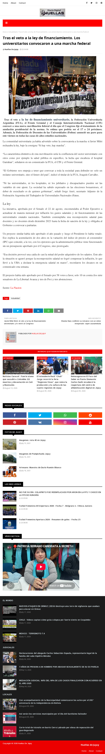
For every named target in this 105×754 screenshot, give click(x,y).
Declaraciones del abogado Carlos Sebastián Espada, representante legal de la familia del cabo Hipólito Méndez (58, 654)
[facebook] (86, 3)
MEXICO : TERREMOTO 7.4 (32, 633)
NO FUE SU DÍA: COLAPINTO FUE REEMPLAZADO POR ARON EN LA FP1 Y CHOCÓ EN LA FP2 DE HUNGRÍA (60, 493)
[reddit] (90, 415)
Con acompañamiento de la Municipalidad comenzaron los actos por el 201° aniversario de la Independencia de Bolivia (56, 701)
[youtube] (90, 422)
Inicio (5, 32)
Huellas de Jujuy (11, 49)
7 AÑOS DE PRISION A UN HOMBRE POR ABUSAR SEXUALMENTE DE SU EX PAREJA (59, 667)
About (13, 3)
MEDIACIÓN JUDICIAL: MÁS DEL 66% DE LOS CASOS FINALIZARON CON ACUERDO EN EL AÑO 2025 (60, 681)
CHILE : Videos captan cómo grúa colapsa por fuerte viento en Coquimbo (54, 620)
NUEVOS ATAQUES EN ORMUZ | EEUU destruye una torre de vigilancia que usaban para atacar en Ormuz (59, 607)
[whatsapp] (65, 415)
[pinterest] (101, 3)
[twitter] (91, 3)
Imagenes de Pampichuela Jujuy (34, 454)
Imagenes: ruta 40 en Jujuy (32, 440)
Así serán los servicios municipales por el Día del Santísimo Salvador (53, 714)
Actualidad (12, 32)
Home (5, 3)
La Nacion (16, 287)
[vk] (40, 422)
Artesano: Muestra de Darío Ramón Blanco (40, 467)
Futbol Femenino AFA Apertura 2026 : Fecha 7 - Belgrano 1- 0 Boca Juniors (55, 506)
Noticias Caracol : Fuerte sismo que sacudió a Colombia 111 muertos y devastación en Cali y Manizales (18, 380)
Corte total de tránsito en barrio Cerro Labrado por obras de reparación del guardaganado (56, 728)
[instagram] (96, 3)
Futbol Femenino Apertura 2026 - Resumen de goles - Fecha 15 (49, 519)
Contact (22, 3)
